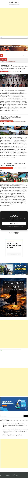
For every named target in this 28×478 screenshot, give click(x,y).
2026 (7, 476)
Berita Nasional (4, 71)
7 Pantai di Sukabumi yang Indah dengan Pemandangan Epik (10, 118)
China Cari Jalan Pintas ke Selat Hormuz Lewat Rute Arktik (15, 429)
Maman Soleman (17, 121)
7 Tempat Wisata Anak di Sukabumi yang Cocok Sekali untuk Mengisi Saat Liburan (12, 164)
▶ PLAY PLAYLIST (14, 223)
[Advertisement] (14, 22)
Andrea (10, 71)
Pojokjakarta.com (18, 476)
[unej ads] (14, 269)
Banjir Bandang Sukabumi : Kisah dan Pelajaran (12, 69)
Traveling (10, 121)
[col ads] (14, 297)
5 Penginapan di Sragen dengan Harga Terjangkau (13, 423)
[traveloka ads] (14, 404)
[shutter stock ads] (14, 48)
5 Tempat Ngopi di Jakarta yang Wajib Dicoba (12, 435)
